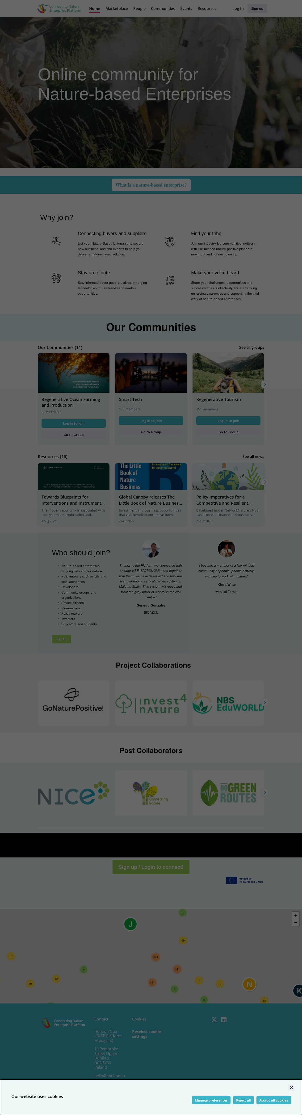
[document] (151, 1097)
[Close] (291, 1087)
